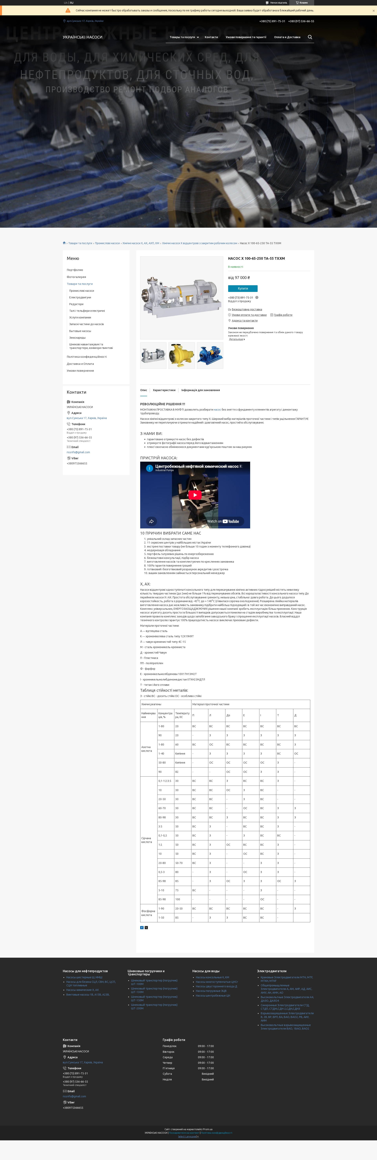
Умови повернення (80, 370)
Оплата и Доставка (287, 37)
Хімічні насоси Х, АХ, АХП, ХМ (141, 243)
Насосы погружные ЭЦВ (211, 990)
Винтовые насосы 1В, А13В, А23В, (88, 994)
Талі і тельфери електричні (87, 310)
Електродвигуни (80, 297)
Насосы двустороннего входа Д (216, 986)
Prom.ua (207, 1129)
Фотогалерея (76, 277)
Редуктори (76, 304)
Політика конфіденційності (216, 1133)
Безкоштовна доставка (247, 309)
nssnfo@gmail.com (78, 452)
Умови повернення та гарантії (246, 37)
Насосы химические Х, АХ (82, 989)
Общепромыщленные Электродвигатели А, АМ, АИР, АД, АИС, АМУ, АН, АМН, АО (286, 989)
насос (217, 409)
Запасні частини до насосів (86, 324)
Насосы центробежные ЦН (213, 995)
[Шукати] (309, 37)
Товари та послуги (80, 243)
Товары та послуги (182, 37)
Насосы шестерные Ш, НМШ (84, 977)
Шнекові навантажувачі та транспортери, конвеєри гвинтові (91, 346)
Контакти (211, 37)
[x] (146, 928)
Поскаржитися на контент (184, 1133)
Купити (243, 288)
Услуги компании (80, 317)
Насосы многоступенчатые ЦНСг (217, 981)
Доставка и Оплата (80, 363)
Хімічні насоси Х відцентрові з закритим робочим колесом (199, 243)
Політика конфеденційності (87, 356)
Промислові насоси (107, 243)
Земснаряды (77, 337)
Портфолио (75, 269)
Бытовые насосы (80, 331)
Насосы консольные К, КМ (212, 977)
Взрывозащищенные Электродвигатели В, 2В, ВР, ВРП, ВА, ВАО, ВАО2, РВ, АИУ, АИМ (287, 1017)
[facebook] (142, 928)
